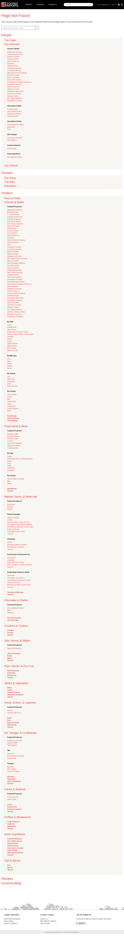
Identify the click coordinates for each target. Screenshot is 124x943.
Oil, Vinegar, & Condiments (20, 732)
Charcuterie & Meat (16, 426)
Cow (8, 359)
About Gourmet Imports (12, 919)
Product (6, 193)
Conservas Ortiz (12, 797)
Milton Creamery (13, 261)
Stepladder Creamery (14, 300)
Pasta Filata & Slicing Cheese (17, 332)
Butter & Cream (12, 350)
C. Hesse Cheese (13, 214)
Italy (8, 399)
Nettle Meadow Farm (14, 270)
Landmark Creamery (14, 68)
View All (10, 534)
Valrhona (10, 613)
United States (12, 394)
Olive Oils (10, 753)
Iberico (9, 461)
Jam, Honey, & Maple (17, 640)
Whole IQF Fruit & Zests (15, 562)
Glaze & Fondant (13, 517)
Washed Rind (12, 346)
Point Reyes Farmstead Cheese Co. (19, 82)
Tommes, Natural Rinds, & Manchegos (20, 334)
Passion (7, 173)
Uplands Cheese (13, 96)
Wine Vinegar (12, 769)
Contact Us (114, 4)
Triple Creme (11, 329)
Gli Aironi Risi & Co (14, 713)
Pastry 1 (10, 509)
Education (10, 185)
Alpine (9, 341)
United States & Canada (15, 479)
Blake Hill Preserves (14, 648)
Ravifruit (10, 507)
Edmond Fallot (12, 743)
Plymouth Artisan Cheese (16, 282)
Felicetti (10, 710)
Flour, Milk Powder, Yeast (16, 531)
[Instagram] (122, 5)
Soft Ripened (11, 327)
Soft (8, 377)
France (9, 397)
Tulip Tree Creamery (14, 94)
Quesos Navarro (13, 286)
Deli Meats (11, 468)
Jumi (9, 244)
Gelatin (9, 520)
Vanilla (9, 542)
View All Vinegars (13, 771)
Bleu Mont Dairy (12, 212)
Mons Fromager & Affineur (16, 263)
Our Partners (12, 44)
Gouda (9, 339)
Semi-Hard (11, 381)
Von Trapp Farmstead (14, 98)
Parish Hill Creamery (14, 80)
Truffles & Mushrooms (17, 817)
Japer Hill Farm (12, 66)
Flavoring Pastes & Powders (17, 544)
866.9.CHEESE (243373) (103, 4)
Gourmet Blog (11, 883)
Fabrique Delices (13, 436)
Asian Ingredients (14, 834)
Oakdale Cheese (13, 275)
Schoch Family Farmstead (16, 293)
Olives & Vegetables (16, 683)
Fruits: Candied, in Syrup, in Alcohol (19, 565)
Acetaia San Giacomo (14, 138)
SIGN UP (81, 923)
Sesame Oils (11, 758)
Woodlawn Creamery (14, 100)
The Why (9, 181)
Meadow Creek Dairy (14, 256)
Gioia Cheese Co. (13, 61)
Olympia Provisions (14, 114)
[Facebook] (119, 5)
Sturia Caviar (11, 148)
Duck (9, 463)
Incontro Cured (12, 109)
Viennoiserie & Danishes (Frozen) (19, 580)
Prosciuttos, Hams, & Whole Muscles (20, 459)
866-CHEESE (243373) (48, 921)
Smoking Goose (12, 116)
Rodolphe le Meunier (14, 84)
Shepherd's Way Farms (15, 91)
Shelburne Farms (13, 89)
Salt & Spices (12, 860)
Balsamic (10, 767)
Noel (9, 129)
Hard (9, 384)
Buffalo (9, 366)
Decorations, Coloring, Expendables (19, 524)
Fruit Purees (11, 558)
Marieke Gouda (12, 254)
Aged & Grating (12, 343)
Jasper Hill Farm (13, 242)
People (6, 35)
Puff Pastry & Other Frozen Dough (19, 585)
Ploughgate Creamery (14, 279)
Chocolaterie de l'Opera (15, 124)
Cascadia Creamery (14, 219)
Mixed (9, 368)
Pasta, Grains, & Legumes (20, 702)
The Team (10, 40)
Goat (9, 361)
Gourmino (10, 63)
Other (9, 411)
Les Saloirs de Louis (14, 70)
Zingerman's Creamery (15, 316)
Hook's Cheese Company (16, 240)
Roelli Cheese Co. (13, 87)
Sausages (10, 470)
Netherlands (11, 401)
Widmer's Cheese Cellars (16, 312)
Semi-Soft (10, 379)
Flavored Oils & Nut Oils (15, 756)
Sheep (9, 363)
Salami (9, 456)
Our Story (10, 177)
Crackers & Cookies (16, 625)
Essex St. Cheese (13, 56)
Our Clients (11, 165)
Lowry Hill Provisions (14, 111)
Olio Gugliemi (12, 140)
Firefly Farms (11, 228)
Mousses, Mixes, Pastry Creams (18, 522)
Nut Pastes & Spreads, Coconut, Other (20, 527)
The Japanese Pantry (14, 157)
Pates (9, 466)
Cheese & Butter (14, 202)
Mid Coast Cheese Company (17, 73)
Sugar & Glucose (13, 529)
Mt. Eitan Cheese (13, 75)
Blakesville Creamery (14, 52)
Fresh (9, 325)
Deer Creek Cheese (14, 221)
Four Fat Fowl (12, 233)
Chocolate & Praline (16, 600)
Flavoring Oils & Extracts (15, 547)
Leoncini (10, 441)
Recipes (7, 878)
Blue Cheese (11, 348)
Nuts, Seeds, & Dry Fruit (19, 666)
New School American (15, 272)
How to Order (12, 198)
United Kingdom (12, 408)
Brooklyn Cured (12, 434)
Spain (9, 404)
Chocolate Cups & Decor (15, 578)
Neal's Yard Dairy (13, 77)
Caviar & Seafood (14, 789)
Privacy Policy (9, 921)
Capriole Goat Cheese (15, 54)
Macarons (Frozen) (13, 582)
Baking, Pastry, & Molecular (20, 496)
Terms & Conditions (10, 923)
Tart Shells (11, 575)
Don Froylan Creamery (15, 224)
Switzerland (11, 406)
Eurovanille (11, 127)
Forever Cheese (12, 59)
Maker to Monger (13, 251)
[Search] (90, 4)
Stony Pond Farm (13, 302)
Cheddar (10, 336)
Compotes (10, 560)
